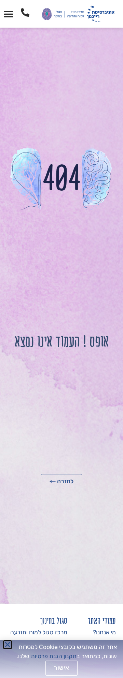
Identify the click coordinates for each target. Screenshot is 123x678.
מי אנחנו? (104, 632)
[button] (8, 13)
